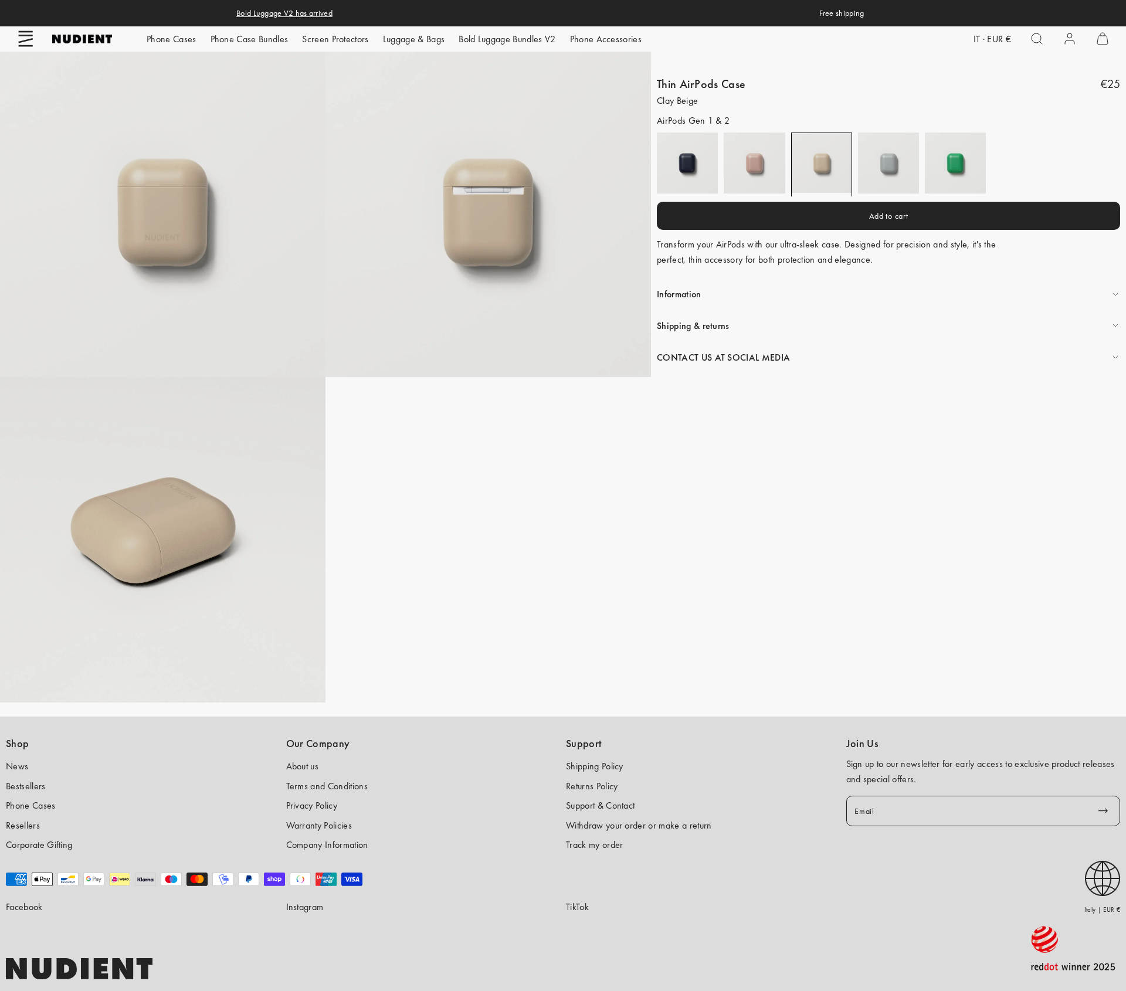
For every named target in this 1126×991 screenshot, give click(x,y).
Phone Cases (171, 39)
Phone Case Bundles (250, 39)
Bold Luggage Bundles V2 (507, 39)
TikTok (577, 907)
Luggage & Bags (414, 39)
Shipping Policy (594, 766)
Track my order (594, 845)
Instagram (305, 907)
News (17, 766)
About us (302, 766)
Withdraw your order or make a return (639, 825)
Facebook (24, 907)
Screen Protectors (335, 39)
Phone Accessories (606, 39)
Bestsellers (26, 786)
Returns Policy (592, 786)
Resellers (23, 825)
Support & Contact (600, 805)
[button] (25, 38)
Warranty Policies (319, 825)
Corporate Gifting (39, 845)
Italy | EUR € (1102, 909)
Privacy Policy (311, 805)
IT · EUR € (992, 39)
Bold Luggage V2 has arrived (284, 13)
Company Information (327, 845)
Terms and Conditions (327, 786)
